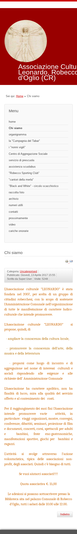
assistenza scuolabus (22, 166)
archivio (13, 198)
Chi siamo (15, 128)
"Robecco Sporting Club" (24, 173)
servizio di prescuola (21, 160)
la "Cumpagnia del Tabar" (24, 140)
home (12, 121)
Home (19, 96)
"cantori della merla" (21, 179)
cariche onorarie (18, 231)
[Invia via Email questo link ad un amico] (71, 262)
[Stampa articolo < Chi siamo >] (67, 262)
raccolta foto (16, 192)
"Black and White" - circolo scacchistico (33, 186)
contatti (13, 211)
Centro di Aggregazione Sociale (28, 153)
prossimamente (18, 218)
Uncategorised (28, 271)
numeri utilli (16, 205)
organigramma (17, 134)
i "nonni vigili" (17, 147)
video (12, 224)
